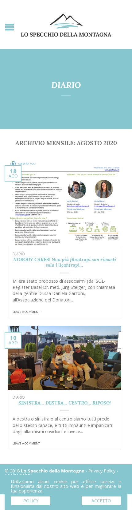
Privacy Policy (101, 471)
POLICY (30, 501)
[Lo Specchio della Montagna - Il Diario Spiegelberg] (66, 24)
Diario (19, 254)
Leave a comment (26, 312)
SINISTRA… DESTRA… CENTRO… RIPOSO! (64, 403)
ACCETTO (101, 501)
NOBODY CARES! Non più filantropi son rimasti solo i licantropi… (64, 262)
